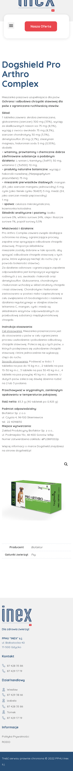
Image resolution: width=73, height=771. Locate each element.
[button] (11, 25)
